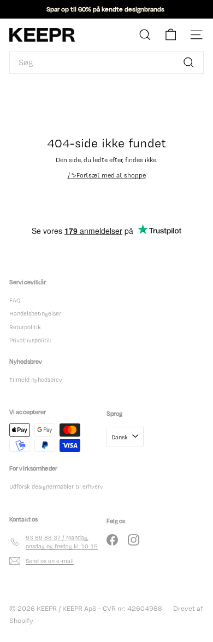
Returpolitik (25, 327)
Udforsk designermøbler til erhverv (56, 486)
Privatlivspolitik (30, 340)
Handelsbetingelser (35, 313)
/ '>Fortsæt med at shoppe (107, 175)
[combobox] (106, 62)
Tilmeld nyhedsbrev (35, 379)
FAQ (14, 300)
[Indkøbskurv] (171, 35)
